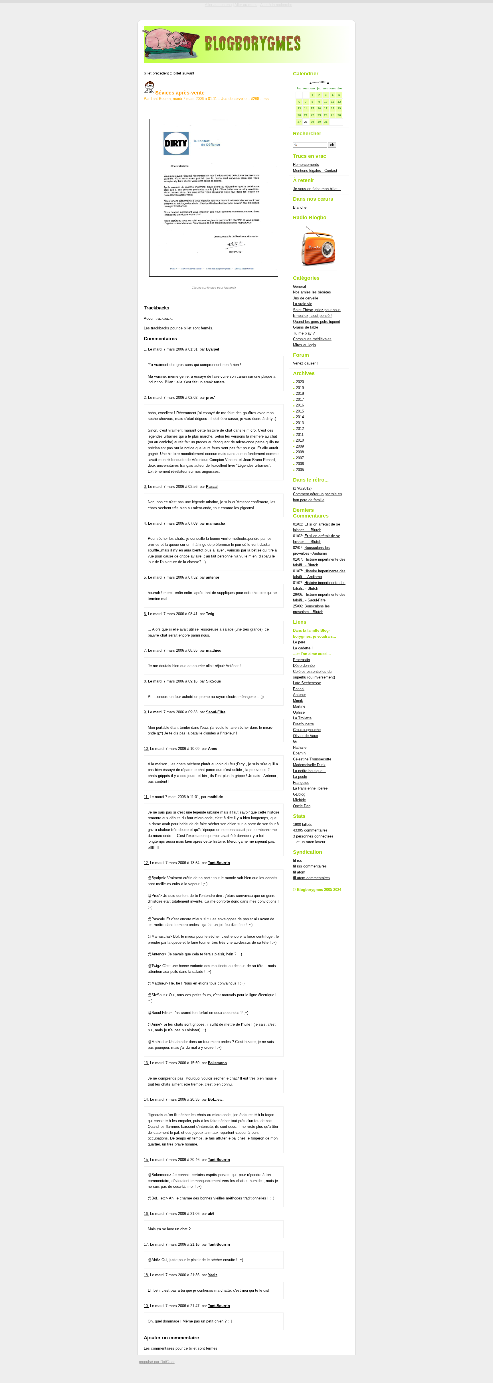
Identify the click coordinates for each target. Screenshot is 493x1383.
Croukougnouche (307, 730)
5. (145, 577)
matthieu (213, 650)
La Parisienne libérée (310, 788)
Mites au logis (304, 345)
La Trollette (302, 718)
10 (326, 101)
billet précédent (156, 73)
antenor (212, 577)
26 (339, 115)
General (299, 286)
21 (306, 115)
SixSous (213, 681)
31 (326, 121)
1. (145, 349)
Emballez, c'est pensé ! (312, 315)
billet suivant (183, 73)
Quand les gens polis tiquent (316, 321)
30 (319, 121)
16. (146, 1213)
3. (145, 486)
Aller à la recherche (276, 5)
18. (146, 1275)
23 (319, 115)
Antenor (299, 694)
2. (145, 397)
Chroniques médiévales (312, 339)
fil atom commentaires (311, 878)
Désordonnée (304, 665)
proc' (210, 397)
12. (146, 863)
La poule (300, 776)
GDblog (299, 794)
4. (145, 523)
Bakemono (217, 1063)
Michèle (299, 800)
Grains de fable (305, 327)
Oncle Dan (301, 806)
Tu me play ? (304, 333)
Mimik (298, 700)
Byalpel (212, 349)
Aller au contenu (218, 5)
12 (339, 101)
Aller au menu (246, 5)
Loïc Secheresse (307, 683)
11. (146, 797)
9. (145, 712)
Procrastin (301, 660)
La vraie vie (302, 304)
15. (146, 1159)
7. (145, 650)
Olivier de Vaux (305, 736)
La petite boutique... (309, 771)
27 (299, 121)
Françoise (301, 782)
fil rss (297, 860)
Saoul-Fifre (215, 712)
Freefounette (303, 724)
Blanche (299, 207)
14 (306, 108)
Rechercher (307, 133)
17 (326, 108)
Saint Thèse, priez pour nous (317, 310)
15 (312, 108)
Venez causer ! (305, 363)
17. (146, 1244)
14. (146, 1099)
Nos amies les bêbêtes (312, 292)
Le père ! (300, 642)
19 (339, 108)
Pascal (212, 486)
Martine (299, 706)
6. (145, 614)
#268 (255, 98)
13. (146, 1063)
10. (146, 748)
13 (299, 108)
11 (332, 101)
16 (319, 108)
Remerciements (306, 164)
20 (299, 115)
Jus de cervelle (233, 98)
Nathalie (299, 747)
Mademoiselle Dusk (309, 765)
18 (332, 108)
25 (332, 115)
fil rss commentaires (310, 866)
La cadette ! (303, 648)
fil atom (299, 872)
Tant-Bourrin (219, 863)
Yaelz (212, 1275)
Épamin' (299, 753)
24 (326, 115)
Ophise (299, 712)
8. (145, 681)
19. (146, 1306)
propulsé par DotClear (157, 1362)
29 (312, 121)
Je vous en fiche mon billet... (317, 189)
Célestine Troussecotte (312, 759)
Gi (295, 741)
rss (266, 98)
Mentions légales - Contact (315, 170)
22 (312, 115)
